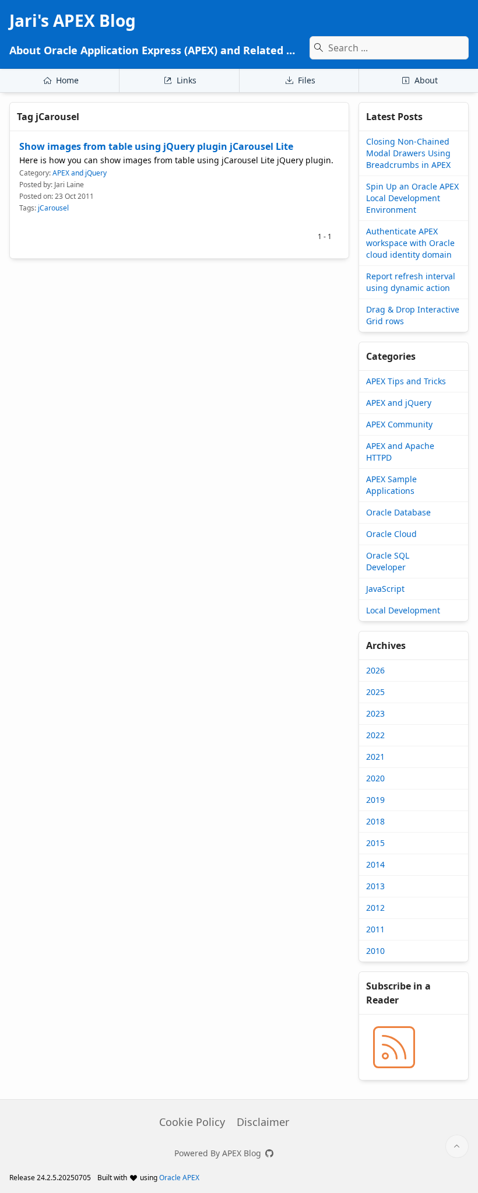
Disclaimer (263, 1122)
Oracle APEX (179, 1178)
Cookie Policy (192, 1122)
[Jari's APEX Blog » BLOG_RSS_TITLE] (394, 1047)
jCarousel (53, 208)
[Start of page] (457, 1146)
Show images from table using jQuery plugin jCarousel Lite (156, 146)
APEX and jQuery (79, 173)
